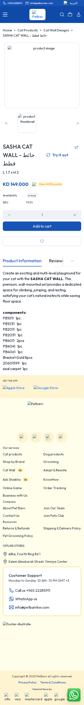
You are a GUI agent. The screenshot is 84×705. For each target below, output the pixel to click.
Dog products (53, 454)
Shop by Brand (13, 462)
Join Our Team (54, 508)
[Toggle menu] (5, 14)
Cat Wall (9, 470)
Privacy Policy (27, 682)
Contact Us (11, 516)
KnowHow (51, 479)
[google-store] (49, 390)
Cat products (12, 454)
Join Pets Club (53, 516)
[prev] (6, 123)
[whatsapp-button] (73, 694)
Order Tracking (54, 488)
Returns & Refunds (16, 528)
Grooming (51, 462)
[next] (77, 123)
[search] (62, 14)
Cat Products (28, 30)
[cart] (70, 14)
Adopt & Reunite (55, 470)
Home (7, 30)
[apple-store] (17, 390)
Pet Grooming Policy (18, 536)
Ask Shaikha (12, 479)
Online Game (12, 488)
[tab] (22, 261)
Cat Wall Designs (56, 30)
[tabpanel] (42, 320)
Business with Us (15, 495)
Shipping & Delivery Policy (62, 528)
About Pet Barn (14, 508)
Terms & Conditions (53, 682)
